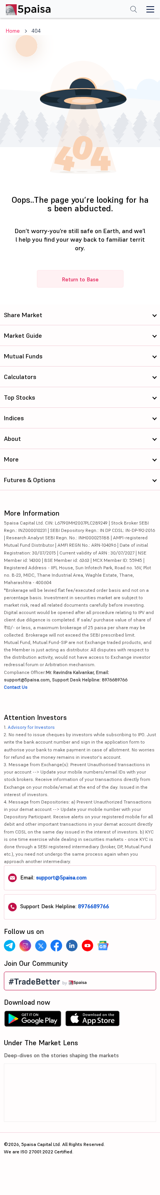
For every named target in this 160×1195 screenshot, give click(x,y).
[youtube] (87, 945)
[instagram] (25, 945)
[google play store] (32, 1021)
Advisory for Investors (31, 727)
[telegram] (10, 945)
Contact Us (16, 687)
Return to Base (80, 279)
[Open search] (133, 10)
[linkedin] (72, 945)
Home (13, 30)
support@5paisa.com (61, 877)
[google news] (103, 945)
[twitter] (41, 945)
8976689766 (93, 906)
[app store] (92, 1021)
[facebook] (56, 945)
